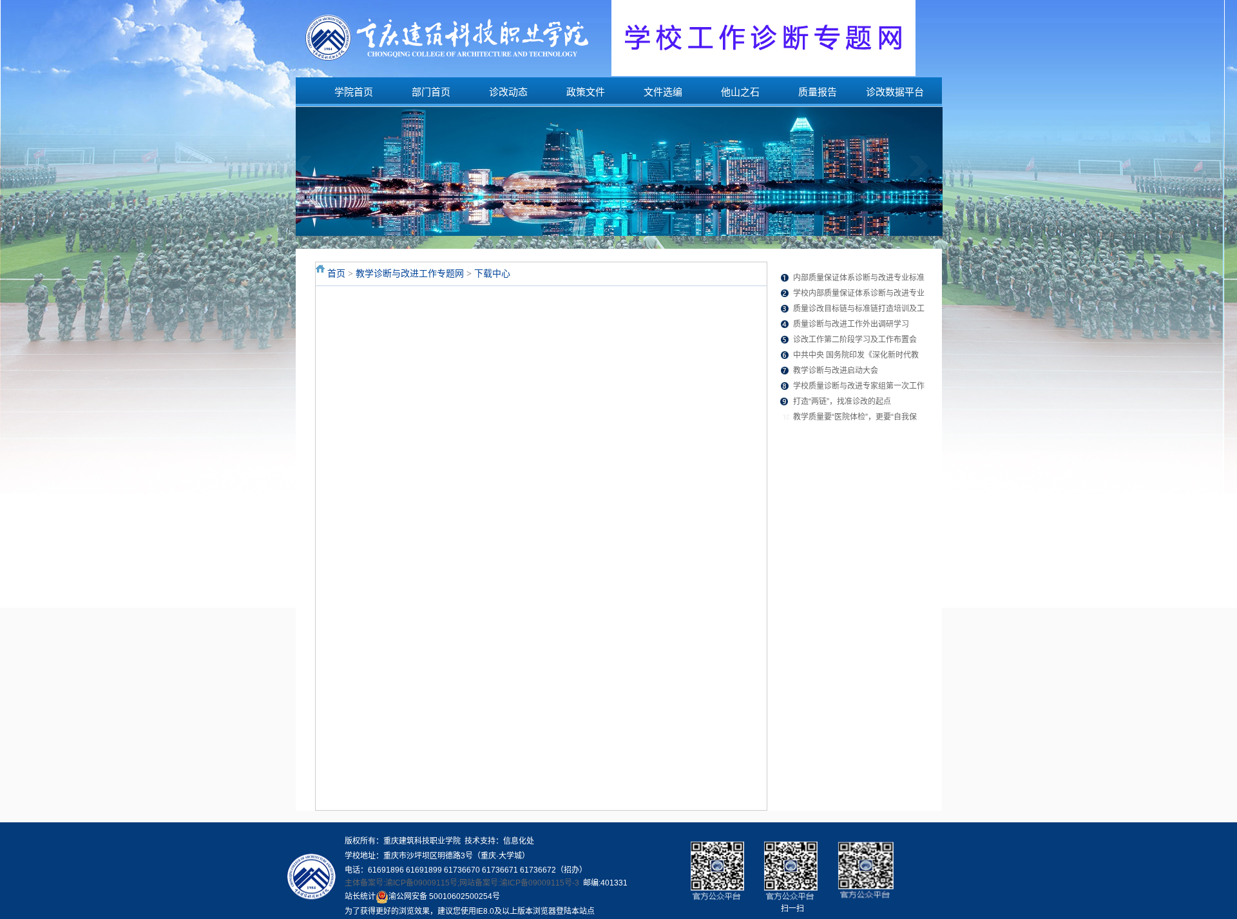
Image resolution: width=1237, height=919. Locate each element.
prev (310, 175)
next (927, 175)
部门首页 (431, 91)
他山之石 (740, 91)
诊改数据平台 (895, 91)
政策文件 (585, 91)
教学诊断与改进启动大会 (835, 370)
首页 (336, 273)
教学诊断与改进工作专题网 (410, 273)
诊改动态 (508, 91)
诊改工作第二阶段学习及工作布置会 (855, 339)
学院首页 (353, 91)
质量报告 (817, 91)
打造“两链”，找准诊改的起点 (842, 401)
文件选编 (663, 91)
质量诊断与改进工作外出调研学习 (851, 324)
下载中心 (492, 273)
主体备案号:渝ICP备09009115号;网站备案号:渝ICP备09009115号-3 (462, 882)
